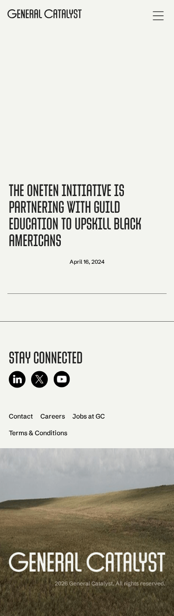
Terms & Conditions (38, 433)
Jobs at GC (88, 416)
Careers (52, 416)
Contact (21, 416)
